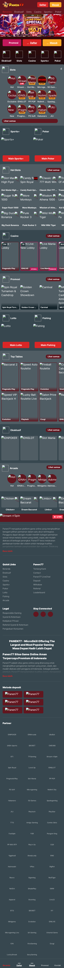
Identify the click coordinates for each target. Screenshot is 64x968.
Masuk (55, 4)
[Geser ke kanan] (59, 96)
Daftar (43, 4)
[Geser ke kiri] (4, 96)
